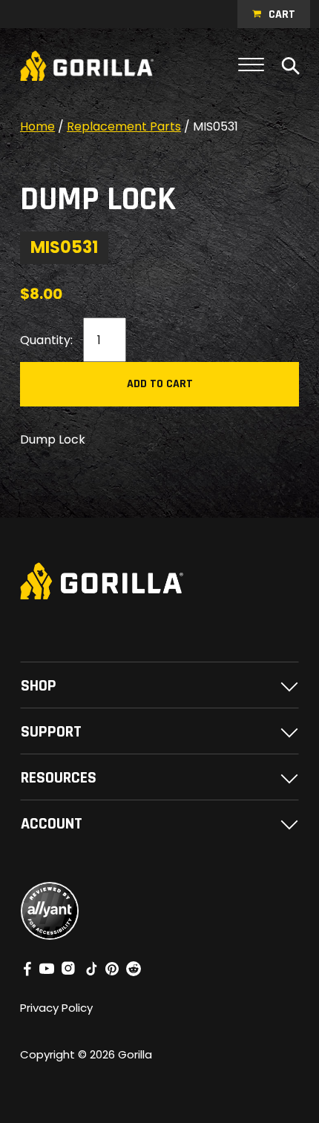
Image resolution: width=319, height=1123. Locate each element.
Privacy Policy (56, 1007)
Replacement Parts (124, 126)
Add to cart (160, 384)
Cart (282, 14)
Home (37, 126)
